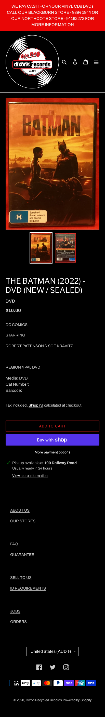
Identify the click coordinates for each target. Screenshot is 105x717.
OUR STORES (22, 521)
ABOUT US (20, 510)
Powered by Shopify (77, 700)
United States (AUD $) (51, 651)
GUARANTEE (22, 555)
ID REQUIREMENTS (28, 588)
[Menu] (96, 62)
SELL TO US (21, 578)
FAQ (14, 544)
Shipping (36, 405)
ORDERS (18, 622)
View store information (30, 476)
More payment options (52, 452)
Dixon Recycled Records (44, 700)
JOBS (15, 611)
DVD (10, 301)
